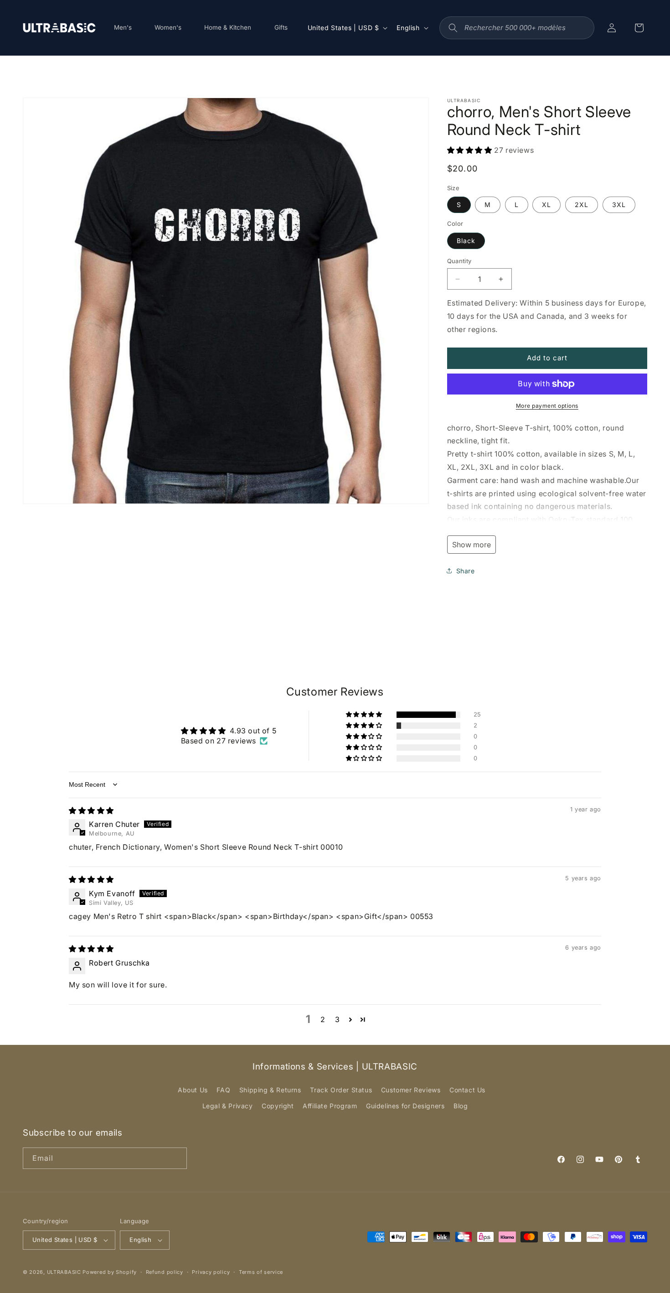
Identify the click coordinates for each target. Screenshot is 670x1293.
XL (546, 204)
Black (466, 240)
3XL (619, 204)
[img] (91, 810)
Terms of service (261, 1272)
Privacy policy (211, 1272)
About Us (193, 1090)
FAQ (223, 1090)
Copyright (278, 1106)
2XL (581, 204)
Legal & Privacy (227, 1106)
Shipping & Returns (270, 1090)
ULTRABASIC (64, 1272)
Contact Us (467, 1090)
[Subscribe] (176, 1158)
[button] (471, 150)
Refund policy (164, 1272)
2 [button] (322, 1019)
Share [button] (465, 571)
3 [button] (337, 1019)
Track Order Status (341, 1090)
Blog (461, 1106)
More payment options (547, 405)
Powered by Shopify (109, 1272)
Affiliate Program (330, 1106)
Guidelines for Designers (405, 1106)
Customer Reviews (411, 1090)
